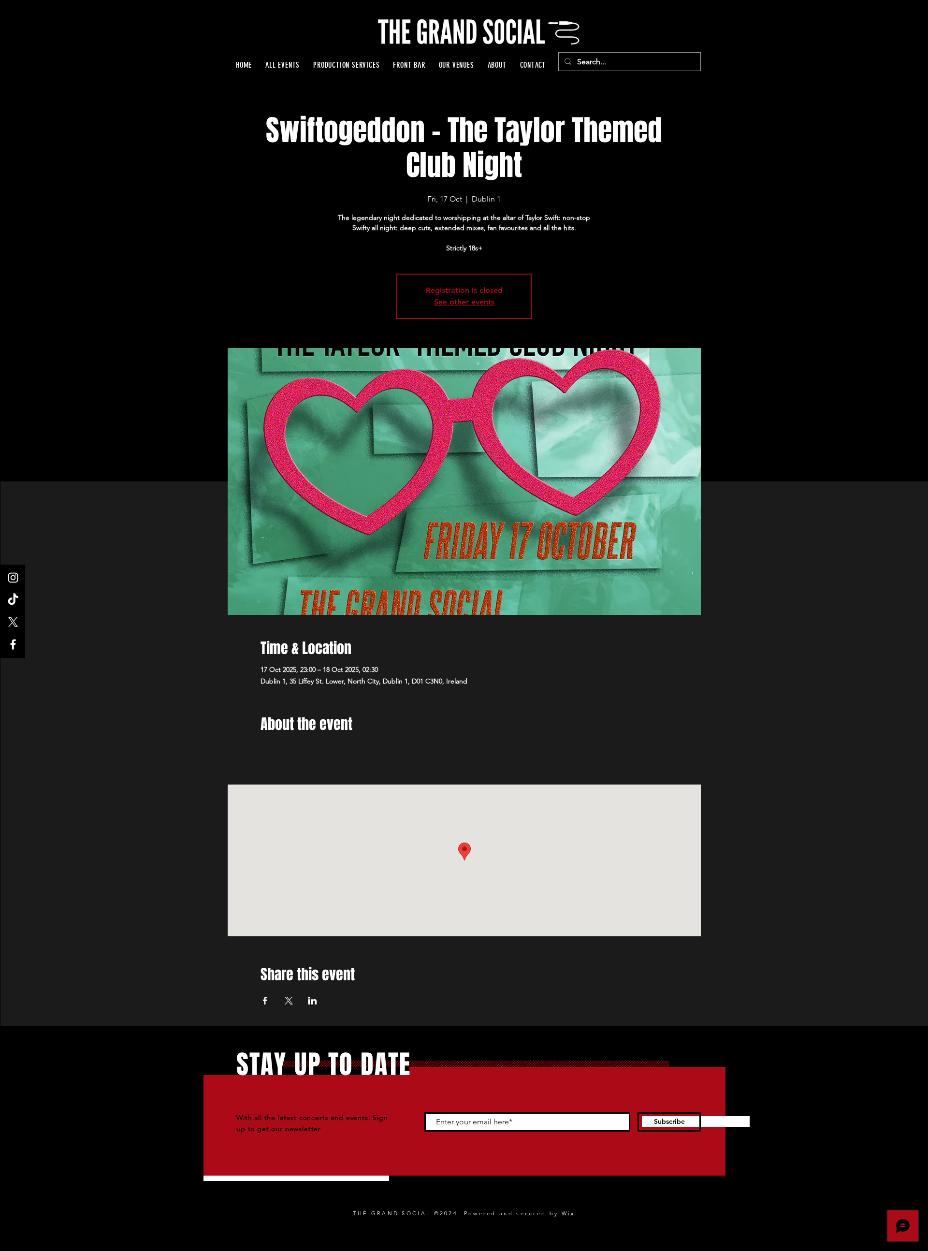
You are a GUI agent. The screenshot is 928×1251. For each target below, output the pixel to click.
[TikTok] (13, 600)
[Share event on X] (288, 1000)
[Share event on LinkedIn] (312, 1000)
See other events (464, 301)
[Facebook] (13, 644)
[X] (13, 622)
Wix (568, 1213)
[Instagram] (13, 577)
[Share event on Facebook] (265, 1000)
